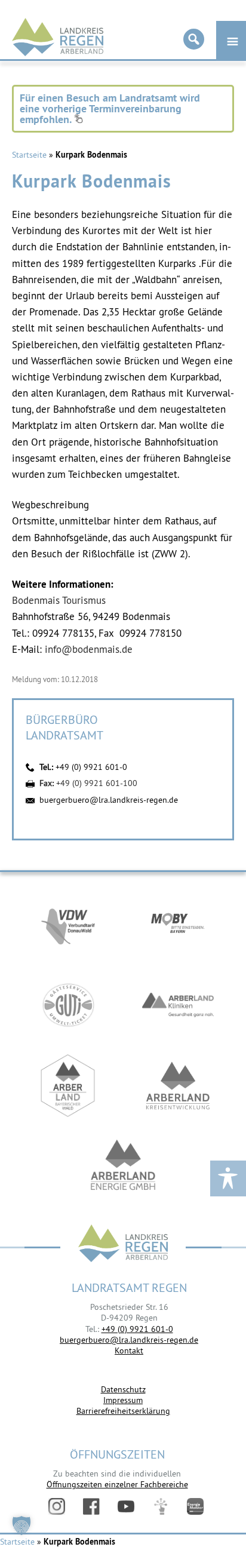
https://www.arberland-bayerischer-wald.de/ (68, 1085)
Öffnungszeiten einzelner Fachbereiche (117, 1484)
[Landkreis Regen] (123, 1244)
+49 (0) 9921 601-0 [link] (137, 1329)
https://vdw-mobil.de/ (68, 924)
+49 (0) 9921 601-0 (91, 767)
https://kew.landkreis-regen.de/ (178, 1085)
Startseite (29, 154)
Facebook (91, 1506)
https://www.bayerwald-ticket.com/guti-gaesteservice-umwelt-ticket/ (68, 1005)
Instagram (56, 1506)
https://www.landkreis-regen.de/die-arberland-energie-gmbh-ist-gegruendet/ (123, 1166)
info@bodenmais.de (89, 649)
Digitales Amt (160, 1506)
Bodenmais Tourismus (59, 600)
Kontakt (129, 1350)
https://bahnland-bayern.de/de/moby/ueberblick (178, 924)
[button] (21, 1525)
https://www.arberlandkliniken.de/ (178, 1005)
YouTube (126, 1506)
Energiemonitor (195, 1506)
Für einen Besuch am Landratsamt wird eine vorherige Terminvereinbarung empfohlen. (110, 108)
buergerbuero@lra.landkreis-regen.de (108, 799)
